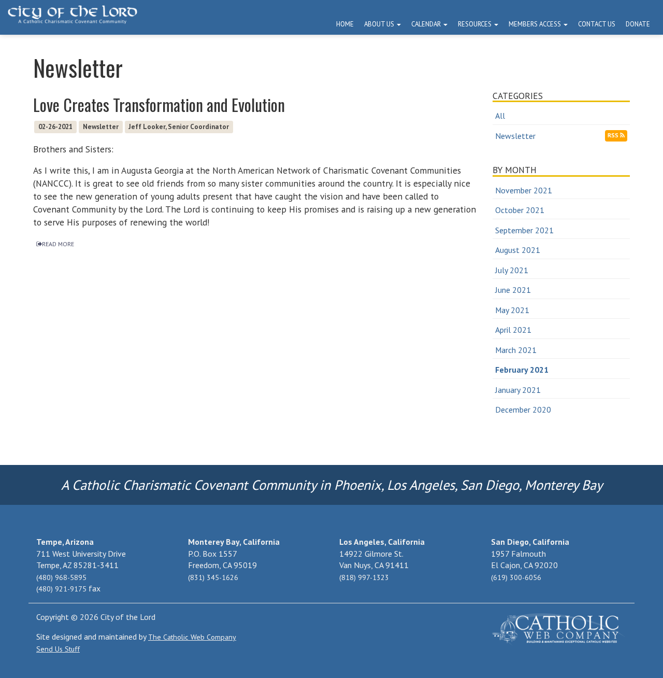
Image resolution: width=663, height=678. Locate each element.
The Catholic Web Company (192, 637)
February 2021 (522, 369)
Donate (638, 24)
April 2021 (513, 329)
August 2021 (517, 250)
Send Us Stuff (58, 649)
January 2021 (518, 390)
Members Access (536, 24)
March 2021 (516, 350)
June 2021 (513, 290)
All (500, 115)
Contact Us (596, 24)
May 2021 (512, 310)
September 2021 (524, 230)
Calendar (426, 24)
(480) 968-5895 (61, 577)
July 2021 (511, 270)
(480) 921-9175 (61, 589)
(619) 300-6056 (516, 577)
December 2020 (523, 409)
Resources (475, 24)
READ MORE (58, 244)
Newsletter (515, 136)
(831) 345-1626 (213, 577)
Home (345, 24)
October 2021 (519, 210)
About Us (380, 24)
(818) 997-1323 (364, 577)
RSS (614, 135)
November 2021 (523, 190)
